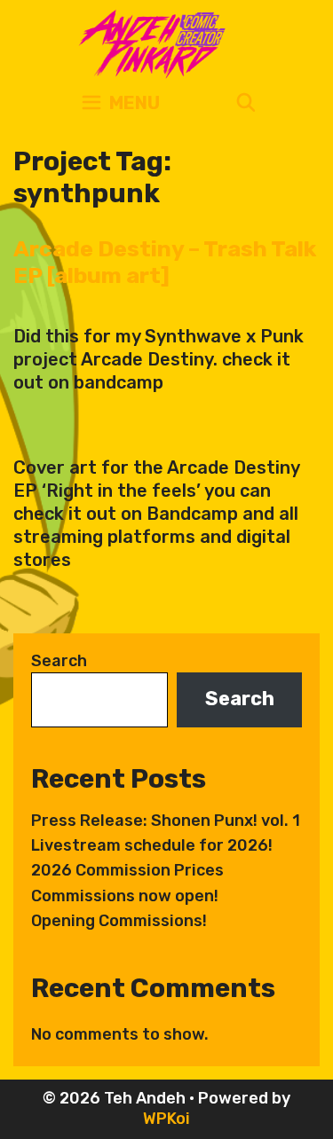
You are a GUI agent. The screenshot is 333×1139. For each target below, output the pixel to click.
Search (59, 661)
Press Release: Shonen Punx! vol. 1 (165, 820)
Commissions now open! (124, 896)
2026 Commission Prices (127, 870)
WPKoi (166, 1118)
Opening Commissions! (119, 921)
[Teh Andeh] (148, 42)
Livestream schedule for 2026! (152, 845)
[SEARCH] (246, 103)
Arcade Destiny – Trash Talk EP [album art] (164, 262)
